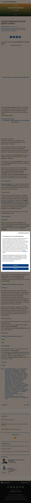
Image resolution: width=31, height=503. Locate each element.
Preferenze (15, 265)
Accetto (15, 268)
